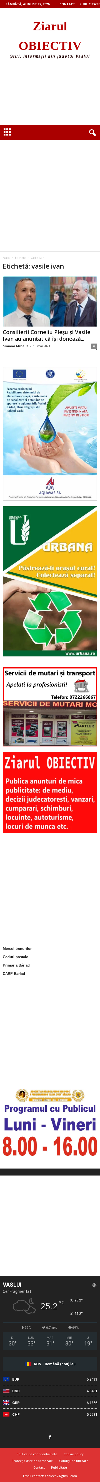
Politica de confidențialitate (37, 1454)
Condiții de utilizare (73, 1461)
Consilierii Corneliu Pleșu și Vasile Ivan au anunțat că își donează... (46, 335)
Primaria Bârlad (16, 965)
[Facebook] (50, 1437)
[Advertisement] (50, 93)
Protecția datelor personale (32, 1461)
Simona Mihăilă (16, 346)
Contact (67, 4)
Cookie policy (74, 1454)
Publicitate (89, 4)
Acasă (6, 258)
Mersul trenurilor (17, 948)
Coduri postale (15, 957)
